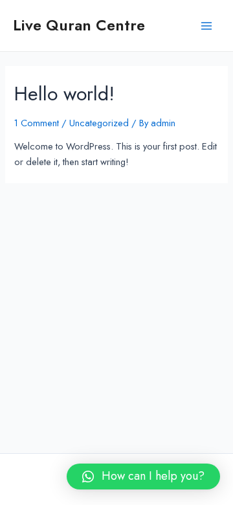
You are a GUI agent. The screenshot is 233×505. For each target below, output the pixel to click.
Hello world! (64, 93)
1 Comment (36, 122)
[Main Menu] (206, 25)
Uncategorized (99, 122)
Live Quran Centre (79, 25)
